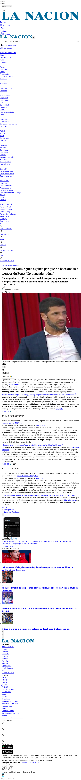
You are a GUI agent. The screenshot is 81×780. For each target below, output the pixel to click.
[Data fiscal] (3, 776)
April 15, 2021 (41, 425)
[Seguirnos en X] (3, 729)
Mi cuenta (6, 34)
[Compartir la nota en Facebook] (3, 373)
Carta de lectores (6, 190)
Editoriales (4, 119)
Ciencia (2, 110)
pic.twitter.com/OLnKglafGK (27, 476)
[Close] (3, 631)
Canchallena (4, 138)
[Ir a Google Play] (7, 748)
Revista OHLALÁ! (6, 204)
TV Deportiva (9, 510)
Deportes (15, 265)
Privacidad (35, 762)
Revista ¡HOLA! (5, 207)
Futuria (2, 67)
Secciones (6, 25)
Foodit (4, 28)
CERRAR (2, 1)
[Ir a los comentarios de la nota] (5, 364)
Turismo (3, 148)
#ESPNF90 (5, 411)
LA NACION (6, 265)
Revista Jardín (5, 216)
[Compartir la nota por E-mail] (7, 373)
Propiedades (4, 74)
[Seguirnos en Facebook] (3, 723)
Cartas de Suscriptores (8, 124)
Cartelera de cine (6, 171)
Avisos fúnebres (6, 185)
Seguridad (4, 98)
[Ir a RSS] (3, 741)
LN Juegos (3, 145)
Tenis (2, 136)
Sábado (3, 195)
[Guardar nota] (3, 364)
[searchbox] (40, 41)
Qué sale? (3, 169)
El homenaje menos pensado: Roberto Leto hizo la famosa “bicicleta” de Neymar (31, 445)
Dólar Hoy (4, 69)
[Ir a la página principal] (40, 19)
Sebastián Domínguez (12, 512)
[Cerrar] (33, 37)
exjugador (59, 409)
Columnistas (4, 121)
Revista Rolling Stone (8, 214)
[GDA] (7, 770)
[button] (40, 148)
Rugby (2, 133)
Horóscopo (4, 152)
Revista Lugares (6, 209)
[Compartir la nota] (3, 367)
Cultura (3, 102)
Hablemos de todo (7, 112)
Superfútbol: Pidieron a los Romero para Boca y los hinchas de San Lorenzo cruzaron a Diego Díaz (38, 495)
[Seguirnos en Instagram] (3, 735)
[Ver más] (3, 514)
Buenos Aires (5, 95)
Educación (4, 100)
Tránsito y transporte (8, 53)
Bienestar (3, 107)
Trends (4, 507)
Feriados (3, 155)
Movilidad (3, 79)
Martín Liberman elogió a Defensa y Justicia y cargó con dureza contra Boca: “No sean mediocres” (38, 395)
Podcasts (3, 159)
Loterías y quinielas (7, 157)
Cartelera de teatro (7, 174)
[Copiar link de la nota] (3, 370)
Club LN (5, 31)
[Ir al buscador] (4, 10)
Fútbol (2, 131)
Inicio (4, 22)
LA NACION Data (6, 57)
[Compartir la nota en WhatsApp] (5, 367)
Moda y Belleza (5, 162)
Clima (2, 55)
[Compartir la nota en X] (5, 373)
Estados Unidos (6, 88)
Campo (2, 72)
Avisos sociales (5, 188)
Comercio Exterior (7, 76)
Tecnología (4, 150)
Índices (2, 81)
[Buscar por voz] (78, 41)
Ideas (2, 197)
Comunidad (4, 105)
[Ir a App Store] (7, 753)
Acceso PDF (4, 181)
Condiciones (27, 762)
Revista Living (5, 212)
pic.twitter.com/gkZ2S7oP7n (12, 423)
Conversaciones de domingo (10, 193)
